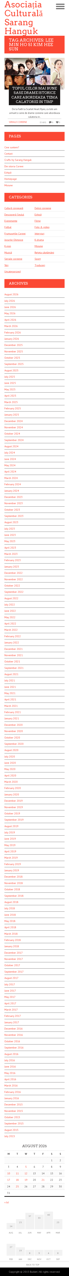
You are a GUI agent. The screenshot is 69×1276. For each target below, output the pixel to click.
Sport (38, 258)
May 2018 (9, 921)
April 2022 (10, 623)
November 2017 (13, 959)
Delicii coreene (43, 208)
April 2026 (10, 319)
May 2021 (9, 693)
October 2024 (12, 433)
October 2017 (12, 965)
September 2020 (14, 743)
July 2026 (9, 300)
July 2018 (9, 908)
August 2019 (11, 826)
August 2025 (11, 370)
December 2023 (13, 497)
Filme (38, 221)
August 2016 (11, 1054)
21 (43, 1180)
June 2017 (10, 990)
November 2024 (13, 427)
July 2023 (9, 528)
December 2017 (13, 952)
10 (8, 1173)
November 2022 (13, 579)
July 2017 (9, 984)
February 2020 (12, 788)
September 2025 (14, 364)
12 (25, 1173)
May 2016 (9, 1073)
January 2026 (11, 338)
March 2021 (11, 706)
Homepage (10, 179)
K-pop (7, 246)
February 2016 (12, 1092)
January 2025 (11, 414)
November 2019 (13, 807)
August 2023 (11, 522)
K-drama (39, 239)
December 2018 (13, 876)
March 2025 (11, 402)
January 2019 (11, 870)
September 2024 (14, 440)
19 (25, 1180)
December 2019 (13, 800)
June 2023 (10, 535)
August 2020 (11, 750)
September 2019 (14, 819)
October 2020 (12, 737)
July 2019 (9, 832)
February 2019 (12, 864)
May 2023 (9, 541)
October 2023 (12, 509)
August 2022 (11, 598)
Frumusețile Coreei (15, 233)
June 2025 (10, 383)
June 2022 (10, 610)
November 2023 (13, 503)
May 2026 (9, 313)
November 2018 (13, 883)
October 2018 (12, 889)
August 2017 (11, 978)
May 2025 (9, 389)
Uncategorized (12, 271)
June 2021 (10, 687)
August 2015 (11, 1130)
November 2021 (13, 655)
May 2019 (9, 845)
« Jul (6, 1202)
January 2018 (11, 946)
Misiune (8, 185)
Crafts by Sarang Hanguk (17, 160)
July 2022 (9, 604)
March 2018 (11, 933)
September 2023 (14, 516)
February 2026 (12, 332)
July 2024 (9, 452)
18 (17, 1180)
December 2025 (13, 345)
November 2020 (13, 731)
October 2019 (12, 813)
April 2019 (10, 851)
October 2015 (12, 1117)
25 (17, 1186)
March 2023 (11, 554)
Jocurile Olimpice (13, 239)
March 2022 (11, 629)
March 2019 (11, 857)
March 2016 (11, 1085)
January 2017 (11, 1022)
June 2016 (10, 1066)
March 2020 (11, 781)
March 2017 (11, 1009)
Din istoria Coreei (13, 166)
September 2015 (14, 1123)
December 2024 (13, 421)
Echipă (7, 172)
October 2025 (12, 357)
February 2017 (12, 1016)
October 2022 (12, 585)
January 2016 (11, 1098)
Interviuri (39, 233)
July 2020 (9, 756)
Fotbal (7, 227)
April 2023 (10, 547)
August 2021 (11, 674)
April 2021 (10, 699)
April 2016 (10, 1079)
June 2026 (10, 307)
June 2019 (10, 838)
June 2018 (10, 914)
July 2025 (9, 376)
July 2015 (9, 1136)
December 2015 (13, 1104)
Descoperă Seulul (14, 214)
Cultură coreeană (13, 208)
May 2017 (9, 997)
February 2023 (12, 560)
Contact (8, 153)
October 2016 (12, 1041)
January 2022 (11, 642)
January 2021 (11, 718)
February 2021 (12, 712)
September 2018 (14, 895)
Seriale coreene (18, 122)
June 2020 (10, 762)
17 (8, 1180)
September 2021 (14, 668)
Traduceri (40, 265)
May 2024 (9, 465)
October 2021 (12, 661)
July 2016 (9, 1060)
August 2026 (11, 294)
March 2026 (11, 326)
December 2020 (13, 725)
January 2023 (11, 566)
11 (17, 1173)
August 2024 (11, 446)
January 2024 (11, 490)
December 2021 (13, 649)
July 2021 (9, 680)
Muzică (8, 252)
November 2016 (13, 1035)
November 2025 (13, 351)
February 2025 (12, 408)
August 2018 (11, 902)
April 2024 (10, 471)
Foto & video (42, 227)
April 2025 (10, 395)
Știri (6, 265)
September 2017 (14, 971)
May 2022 (9, 617)
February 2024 (12, 484)
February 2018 (12, 940)
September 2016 (14, 1047)
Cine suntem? (11, 147)
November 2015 (13, 1111)
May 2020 (9, 769)
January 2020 (11, 794)
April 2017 (10, 1003)
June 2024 (10, 459)
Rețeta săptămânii (44, 252)
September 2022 (14, 592)
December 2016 (13, 1028)
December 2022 (13, 573)
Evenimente (10, 221)
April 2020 (10, 775)
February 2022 (12, 636)
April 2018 (10, 927)
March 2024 (11, 478)
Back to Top (32, 1264)
